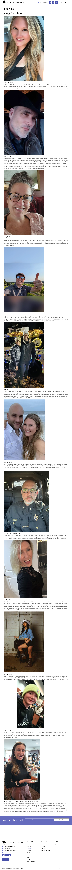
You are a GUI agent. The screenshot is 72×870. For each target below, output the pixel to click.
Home (28, 844)
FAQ (28, 857)
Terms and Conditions (45, 850)
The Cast (29, 848)
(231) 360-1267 (43, 2)
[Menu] (70, 2)
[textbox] (62, 845)
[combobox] (62, 844)
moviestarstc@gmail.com (10, 850)
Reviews (29, 855)
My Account (43, 848)
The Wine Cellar (30, 852)
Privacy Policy (30, 863)
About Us (29, 850)
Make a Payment (31, 861)
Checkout (43, 846)
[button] (50, 2)
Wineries (29, 846)
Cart (42, 844)
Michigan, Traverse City (9, 846)
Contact (29, 859)
